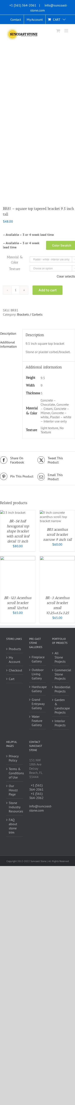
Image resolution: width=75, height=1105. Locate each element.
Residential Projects (61, 689)
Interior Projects (60, 723)
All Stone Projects (60, 657)
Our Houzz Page (13, 790)
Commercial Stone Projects (61, 674)
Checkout (15, 670)
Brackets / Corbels (29, 314)
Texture (14, 269)
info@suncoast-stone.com (40, 808)
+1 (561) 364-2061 (22, 5)
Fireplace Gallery (38, 659)
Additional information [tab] (8, 344)
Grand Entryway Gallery (38, 703)
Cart (11, 679)
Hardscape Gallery (38, 689)
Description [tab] (8, 333)
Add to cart (47, 290)
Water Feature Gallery (37, 720)
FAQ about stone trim (13, 826)
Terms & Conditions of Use (15, 773)
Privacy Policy (13, 758)
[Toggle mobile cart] (58, 30)
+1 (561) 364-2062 (36, 795)
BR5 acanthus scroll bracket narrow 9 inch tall (57, 534)
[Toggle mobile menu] (66, 30)
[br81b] (37, 120)
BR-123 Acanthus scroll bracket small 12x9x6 (17, 603)
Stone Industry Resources (15, 807)
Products (15, 649)
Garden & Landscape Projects (61, 706)
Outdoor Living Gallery (38, 674)
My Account (14, 659)
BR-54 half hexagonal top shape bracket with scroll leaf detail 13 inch (17, 531)
